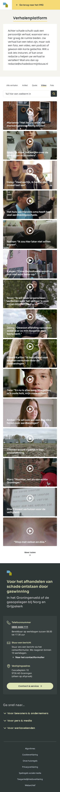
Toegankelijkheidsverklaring (30, 779)
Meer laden (30, 553)
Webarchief (30, 785)
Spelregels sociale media (30, 773)
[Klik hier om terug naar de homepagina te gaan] (5, 5)
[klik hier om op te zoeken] (54, 94)
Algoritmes (30, 748)
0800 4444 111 (20, 627)
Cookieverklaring (30, 754)
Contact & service (28, 686)
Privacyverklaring (30, 766)
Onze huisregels (30, 760)
